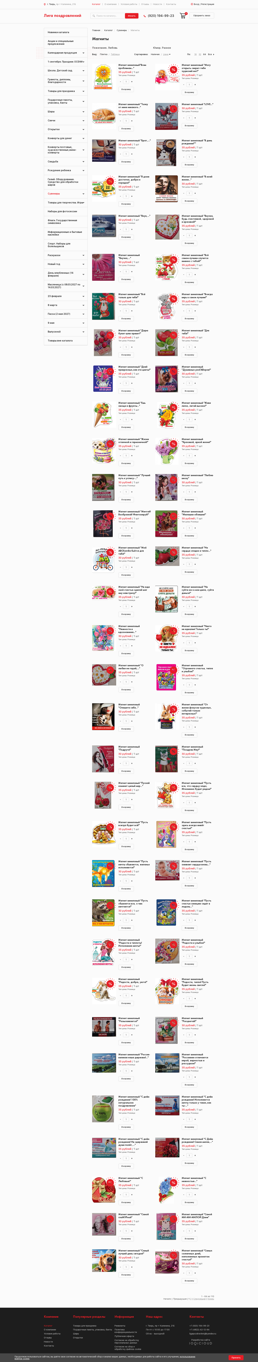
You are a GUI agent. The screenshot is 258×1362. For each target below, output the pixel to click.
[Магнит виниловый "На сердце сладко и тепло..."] (166, 559)
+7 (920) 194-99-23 (199, 1326)
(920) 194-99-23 (161, 16)
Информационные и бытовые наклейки (65, 233)
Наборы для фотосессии (62, 211)
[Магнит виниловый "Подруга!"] (103, 758)
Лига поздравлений (62, 16)
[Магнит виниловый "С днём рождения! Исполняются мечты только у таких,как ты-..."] (166, 1108)
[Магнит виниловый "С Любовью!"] (103, 1190)
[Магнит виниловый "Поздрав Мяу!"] (166, 758)
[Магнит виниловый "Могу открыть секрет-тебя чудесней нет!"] (166, 77)
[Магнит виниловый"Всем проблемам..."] (103, 77)
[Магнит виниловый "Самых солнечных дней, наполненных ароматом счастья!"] (166, 1262)
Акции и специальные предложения (61, 42)
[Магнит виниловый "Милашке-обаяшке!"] (166, 523)
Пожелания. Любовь (104, 47)
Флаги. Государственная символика (62, 221)
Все (210, 54)
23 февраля (55, 296)
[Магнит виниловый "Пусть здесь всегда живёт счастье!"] (166, 834)
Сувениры (54, 193)
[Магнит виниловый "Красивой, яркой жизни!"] (166, 451)
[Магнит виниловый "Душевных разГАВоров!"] (166, 378)
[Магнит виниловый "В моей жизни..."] (166, 188)
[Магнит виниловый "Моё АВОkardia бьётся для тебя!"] (103, 559)
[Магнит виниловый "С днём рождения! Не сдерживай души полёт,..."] (103, 1151)
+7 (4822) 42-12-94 (199, 1329)
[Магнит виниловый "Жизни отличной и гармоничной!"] (103, 451)
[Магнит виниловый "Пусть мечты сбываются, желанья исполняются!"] (103, 873)
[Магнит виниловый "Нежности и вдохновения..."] (103, 638)
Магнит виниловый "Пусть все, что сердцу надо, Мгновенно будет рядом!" (197, 786)
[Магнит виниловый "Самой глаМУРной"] (103, 1226)
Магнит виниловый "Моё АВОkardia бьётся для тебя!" (132, 551)
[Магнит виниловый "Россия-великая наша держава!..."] (103, 1066)
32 (200, 54)
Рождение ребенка (59, 170)
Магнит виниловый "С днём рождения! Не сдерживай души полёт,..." (133, 1142)
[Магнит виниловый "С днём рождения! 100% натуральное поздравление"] (103, 1108)
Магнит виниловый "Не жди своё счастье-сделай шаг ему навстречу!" (134, 590)
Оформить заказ (201, 15)
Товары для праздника (61, 91)
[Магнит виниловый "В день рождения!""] (166, 152)
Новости (157, 4)
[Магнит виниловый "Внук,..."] (103, 228)
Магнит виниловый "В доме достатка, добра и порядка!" (133, 180)
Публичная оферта (124, 1336)
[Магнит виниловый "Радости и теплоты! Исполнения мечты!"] (103, 952)
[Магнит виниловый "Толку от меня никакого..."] (103, 116)
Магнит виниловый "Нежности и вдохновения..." (129, 629)
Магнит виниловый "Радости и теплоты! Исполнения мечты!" (130, 943)
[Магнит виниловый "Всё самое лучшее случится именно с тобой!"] (166, 267)
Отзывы (145, 4)
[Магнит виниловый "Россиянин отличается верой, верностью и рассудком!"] (166, 1066)
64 (204, 54)
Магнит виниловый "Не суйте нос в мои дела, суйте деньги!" (198, 590)
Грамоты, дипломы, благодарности (59, 81)
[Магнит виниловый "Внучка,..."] (103, 267)
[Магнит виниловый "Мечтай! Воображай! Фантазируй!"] (103, 523)
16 (195, 54)
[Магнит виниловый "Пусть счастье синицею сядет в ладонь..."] (166, 912)
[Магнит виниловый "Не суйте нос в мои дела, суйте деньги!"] (166, 599)
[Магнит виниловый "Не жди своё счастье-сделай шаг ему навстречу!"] (103, 599)
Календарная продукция (62, 52)
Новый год (54, 264)
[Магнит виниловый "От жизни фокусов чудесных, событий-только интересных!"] (166, 716)
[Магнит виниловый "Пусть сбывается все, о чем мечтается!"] (103, 912)
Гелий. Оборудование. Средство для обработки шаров (63, 182)
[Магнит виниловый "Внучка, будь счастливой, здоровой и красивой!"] (166, 228)
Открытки (54, 129)
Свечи (51, 120)
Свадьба (53, 161)
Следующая (199, 1299)
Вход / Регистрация (204, 4)
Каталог (96, 4)
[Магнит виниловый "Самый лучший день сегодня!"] (103, 1262)
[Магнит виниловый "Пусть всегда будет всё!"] (103, 834)
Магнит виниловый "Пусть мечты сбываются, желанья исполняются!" (134, 864)
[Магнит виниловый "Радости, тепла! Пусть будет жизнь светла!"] (166, 991)
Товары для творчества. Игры (65, 202)
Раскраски (54, 255)
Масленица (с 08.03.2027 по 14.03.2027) (64, 286)
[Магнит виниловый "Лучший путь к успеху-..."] (103, 487)
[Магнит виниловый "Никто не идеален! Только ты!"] (166, 638)
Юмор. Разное (162, 47)
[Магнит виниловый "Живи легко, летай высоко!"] (166, 415)
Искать (131, 16)
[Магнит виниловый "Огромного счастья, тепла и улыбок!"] (166, 677)
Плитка (103, 54)
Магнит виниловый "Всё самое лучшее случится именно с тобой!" (195, 258)
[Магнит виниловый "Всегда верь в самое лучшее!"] (166, 306)
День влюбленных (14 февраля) (60, 274)
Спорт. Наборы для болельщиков (59, 245)
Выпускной (54, 331)
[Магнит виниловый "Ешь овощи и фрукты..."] (103, 415)
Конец (211, 1299)
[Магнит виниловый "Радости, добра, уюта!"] (103, 991)
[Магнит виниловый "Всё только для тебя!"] (103, 306)
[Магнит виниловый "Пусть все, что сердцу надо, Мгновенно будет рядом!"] (166, 795)
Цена (165, 54)
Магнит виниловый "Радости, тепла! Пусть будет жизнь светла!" (195, 982)
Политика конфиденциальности (126, 1330)
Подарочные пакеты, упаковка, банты (60, 101)
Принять (236, 1357)
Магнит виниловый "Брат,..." (134, 140)
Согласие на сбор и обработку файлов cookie (128, 1347)
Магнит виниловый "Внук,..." (134, 216)
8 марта (52, 305)
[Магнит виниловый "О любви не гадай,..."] (103, 677)
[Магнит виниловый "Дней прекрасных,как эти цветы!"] (103, 378)
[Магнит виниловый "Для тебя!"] (166, 342)
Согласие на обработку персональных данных (127, 1341)
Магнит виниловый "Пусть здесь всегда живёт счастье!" (196, 825)
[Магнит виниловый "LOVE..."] (166, 116)
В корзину (126, 89)
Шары (51, 111)
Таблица (115, 54)
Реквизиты (120, 1326)
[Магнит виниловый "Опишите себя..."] (103, 716)
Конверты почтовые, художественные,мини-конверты (62, 150)
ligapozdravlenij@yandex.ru (202, 1333)
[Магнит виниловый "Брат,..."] (103, 152)
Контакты (171, 4)
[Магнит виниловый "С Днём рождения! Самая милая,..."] (166, 1151)
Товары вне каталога (60, 340)
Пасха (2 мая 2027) (59, 314)
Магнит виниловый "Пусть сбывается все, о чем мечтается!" (133, 903)
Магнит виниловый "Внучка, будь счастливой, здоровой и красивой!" (198, 219)
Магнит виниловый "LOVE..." (197, 104)
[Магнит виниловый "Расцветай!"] (166, 1030)
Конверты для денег (60, 138)
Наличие (155, 54)
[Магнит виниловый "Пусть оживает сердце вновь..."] (166, 873)
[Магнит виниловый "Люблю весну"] (166, 487)
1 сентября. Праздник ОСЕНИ (65, 61)
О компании (111, 4)
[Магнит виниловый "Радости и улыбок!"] (166, 952)
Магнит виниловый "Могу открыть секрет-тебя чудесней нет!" (196, 68)
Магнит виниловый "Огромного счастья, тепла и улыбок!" (197, 668)
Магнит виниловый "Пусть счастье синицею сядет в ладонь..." (196, 903)
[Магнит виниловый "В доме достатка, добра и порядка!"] (103, 188)
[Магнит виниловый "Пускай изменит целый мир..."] (103, 795)
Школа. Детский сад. (60, 70)
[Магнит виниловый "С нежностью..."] (166, 1190)
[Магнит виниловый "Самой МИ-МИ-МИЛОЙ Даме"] (166, 1226)
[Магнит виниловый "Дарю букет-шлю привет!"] (103, 342)
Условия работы (129, 4)
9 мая (51, 322)
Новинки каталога (58, 32)
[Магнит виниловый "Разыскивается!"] (103, 1030)
